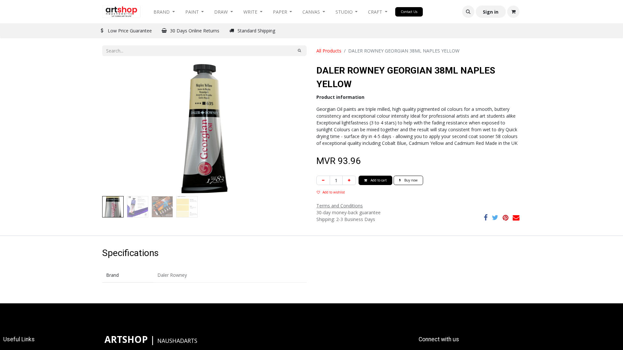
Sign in (490, 12)
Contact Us (409, 11)
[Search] (299, 50)
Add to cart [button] (378, 180)
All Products (328, 51)
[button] (468, 12)
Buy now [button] (410, 180)
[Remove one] (323, 180)
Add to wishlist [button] (334, 192)
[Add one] (349, 180)
